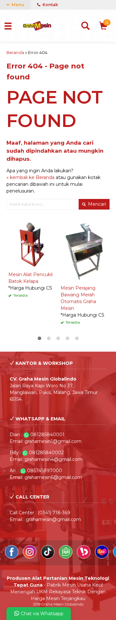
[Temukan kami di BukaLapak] (84, 557)
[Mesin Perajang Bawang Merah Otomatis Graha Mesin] (84, 251)
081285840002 (46, 452)
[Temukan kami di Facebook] (12, 557)
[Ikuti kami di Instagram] (30, 557)
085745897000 (44, 470)
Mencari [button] (96, 204)
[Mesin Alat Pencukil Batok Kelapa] (31, 244)
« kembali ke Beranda (30, 177)
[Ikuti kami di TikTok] (48, 557)
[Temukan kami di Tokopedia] (66, 557)
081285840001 (47, 434)
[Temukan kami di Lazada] (102, 557)
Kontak (50, 4)
